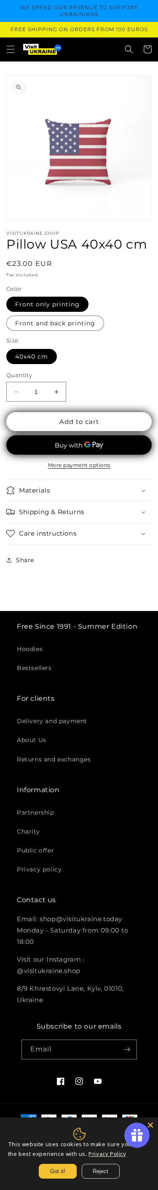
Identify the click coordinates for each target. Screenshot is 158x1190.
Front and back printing (55, 323)
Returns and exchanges (54, 759)
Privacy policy (39, 869)
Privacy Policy (107, 1154)
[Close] (150, 1125)
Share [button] (25, 560)
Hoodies (30, 649)
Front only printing (47, 304)
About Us (31, 740)
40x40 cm (31, 356)
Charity (28, 831)
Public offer (35, 850)
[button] (10, 49)
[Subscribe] (127, 1049)
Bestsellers (34, 668)
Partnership (35, 812)
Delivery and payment (52, 721)
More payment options (79, 465)
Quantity (19, 375)
